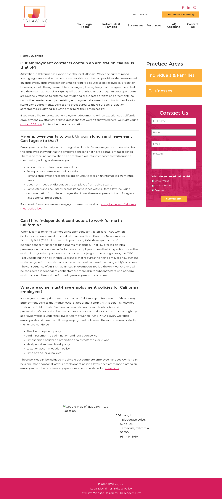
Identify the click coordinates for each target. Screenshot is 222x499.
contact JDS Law (31, 124)
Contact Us (192, 26)
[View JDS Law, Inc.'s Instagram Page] (195, 7)
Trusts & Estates (163, 185)
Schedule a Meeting (181, 14)
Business (159, 190)
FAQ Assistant (173, 26)
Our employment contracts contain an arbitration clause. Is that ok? (77, 65)
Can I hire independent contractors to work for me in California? (71, 222)
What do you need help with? (170, 176)
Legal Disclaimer (101, 488)
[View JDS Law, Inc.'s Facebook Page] (183, 7)
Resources (153, 25)
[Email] (155, 14)
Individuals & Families (111, 26)
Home (122, 14)
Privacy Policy (123, 488)
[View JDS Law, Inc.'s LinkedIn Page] (189, 7)
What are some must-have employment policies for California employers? (79, 289)
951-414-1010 (140, 14)
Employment (162, 181)
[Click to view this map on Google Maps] (87, 428)
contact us (112, 368)
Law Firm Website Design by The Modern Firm (111, 492)
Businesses (135, 25)
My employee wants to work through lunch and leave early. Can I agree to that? (76, 138)
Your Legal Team (84, 26)
